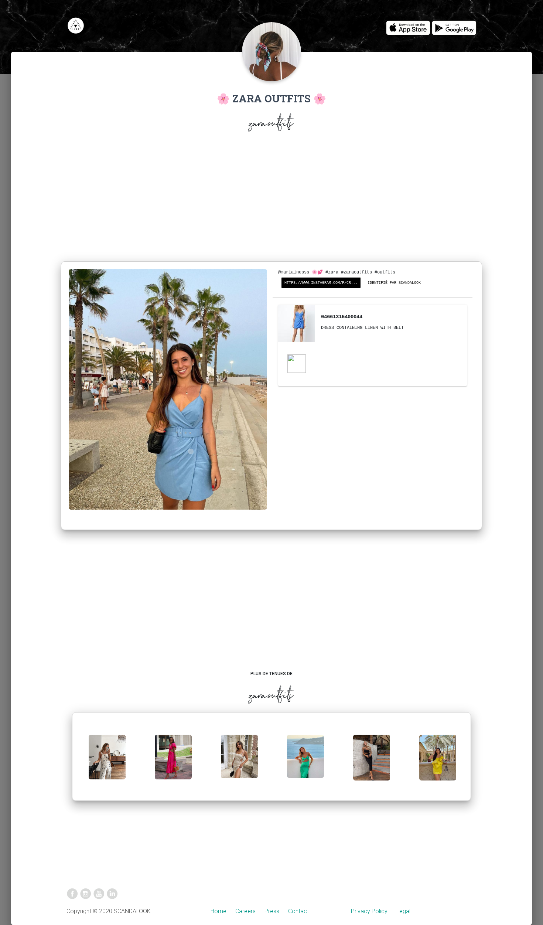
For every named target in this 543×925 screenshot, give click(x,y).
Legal (403, 911)
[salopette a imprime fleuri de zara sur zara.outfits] (107, 762)
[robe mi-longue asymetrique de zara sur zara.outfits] (305, 762)
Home (218, 911)
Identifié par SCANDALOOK (394, 283)
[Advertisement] (271, 198)
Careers (245, 911)
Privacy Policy (369, 911)
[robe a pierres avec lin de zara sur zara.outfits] (239, 762)
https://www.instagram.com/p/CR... (321, 283)
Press (271, 911)
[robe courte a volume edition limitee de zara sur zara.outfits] (437, 763)
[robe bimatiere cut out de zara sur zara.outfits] (173, 762)
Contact (298, 911)
